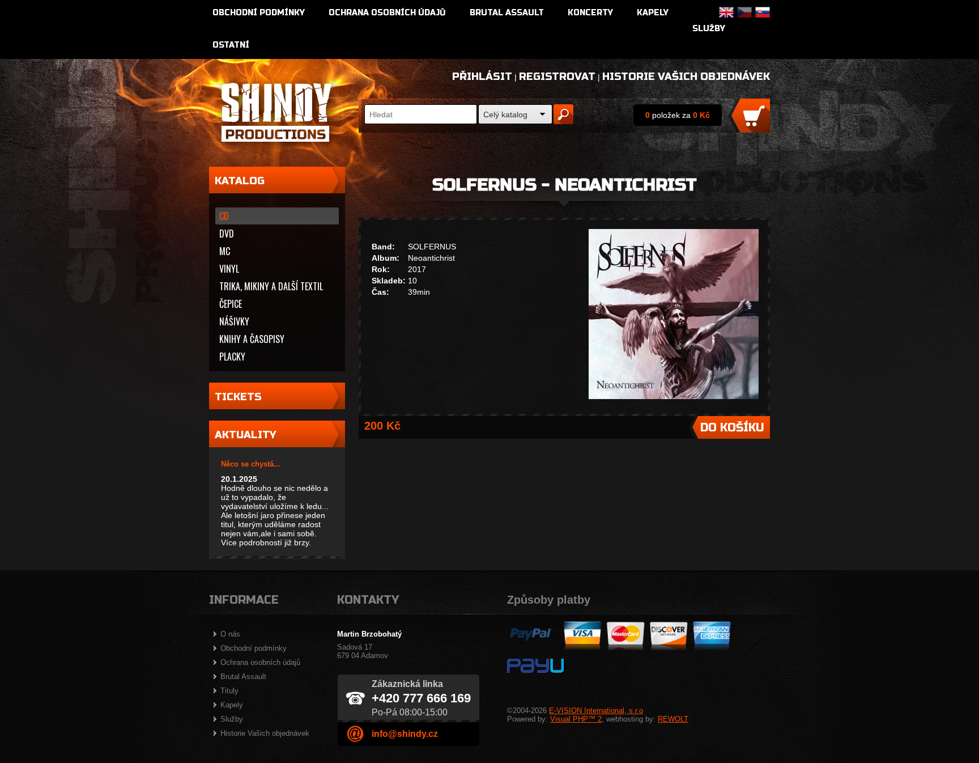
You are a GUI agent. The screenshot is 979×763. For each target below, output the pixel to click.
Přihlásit (482, 76)
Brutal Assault (507, 13)
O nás (230, 634)
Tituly (229, 690)
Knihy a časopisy (251, 339)
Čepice (230, 304)
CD (224, 216)
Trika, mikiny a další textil (271, 286)
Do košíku (732, 428)
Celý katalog (505, 114)
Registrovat (557, 76)
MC (224, 251)
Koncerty (590, 13)
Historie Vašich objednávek (686, 76)
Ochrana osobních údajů (387, 13)
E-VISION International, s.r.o (596, 710)
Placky (232, 356)
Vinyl (229, 268)
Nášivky (234, 321)
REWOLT (673, 719)
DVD (226, 233)
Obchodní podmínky (258, 13)
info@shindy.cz (405, 734)
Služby (708, 28)
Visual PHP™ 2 (576, 719)
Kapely (653, 13)
